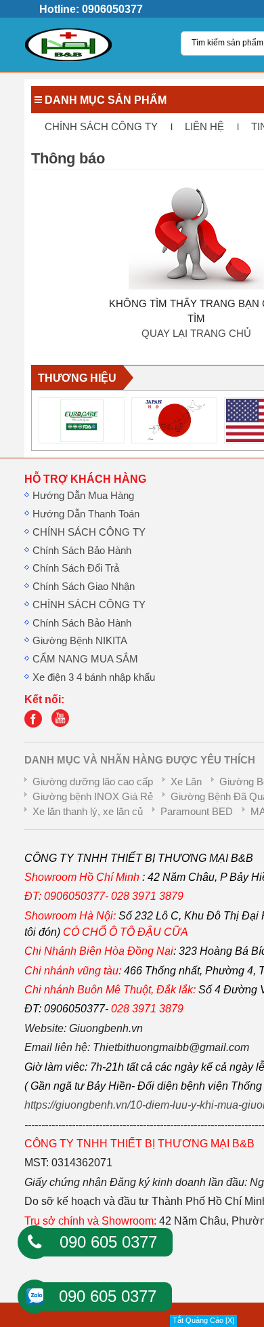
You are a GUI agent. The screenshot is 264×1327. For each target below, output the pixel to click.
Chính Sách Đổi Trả (75, 568)
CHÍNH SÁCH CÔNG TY (101, 126)
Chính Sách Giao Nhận (83, 586)
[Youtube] (63, 724)
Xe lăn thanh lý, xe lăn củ (87, 811)
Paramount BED (196, 811)
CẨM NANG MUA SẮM (85, 659)
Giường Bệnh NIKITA (79, 640)
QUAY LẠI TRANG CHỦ (196, 333)
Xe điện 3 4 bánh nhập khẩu (93, 677)
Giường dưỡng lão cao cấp (92, 781)
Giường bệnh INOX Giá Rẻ (92, 796)
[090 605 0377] (34, 1242)
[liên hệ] (36, 724)
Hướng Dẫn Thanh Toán (85, 514)
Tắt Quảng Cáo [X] (203, 1320)
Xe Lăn (186, 781)
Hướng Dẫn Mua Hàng (83, 495)
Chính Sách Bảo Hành (81, 550)
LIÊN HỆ (204, 126)
